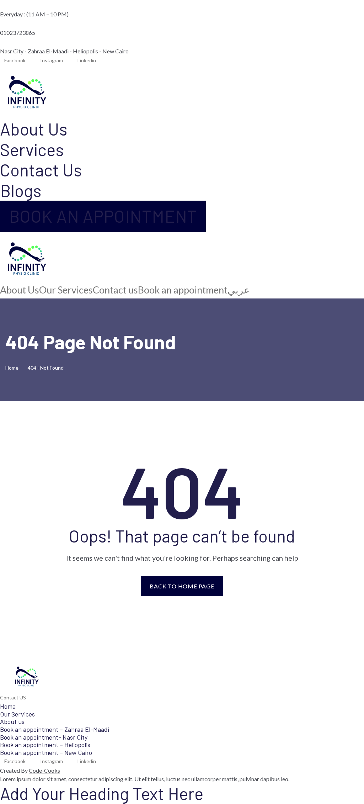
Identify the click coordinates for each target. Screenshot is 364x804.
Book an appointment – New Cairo (46, 752)
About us (12, 721)
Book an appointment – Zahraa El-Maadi (54, 729)
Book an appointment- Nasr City (43, 737)
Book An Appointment (103, 216)
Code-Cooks (44, 770)
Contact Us (41, 169)
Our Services (66, 290)
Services (32, 149)
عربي (239, 290)
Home (13, 368)
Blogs (20, 190)
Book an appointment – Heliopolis (45, 745)
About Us (33, 128)
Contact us (115, 290)
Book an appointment (183, 290)
